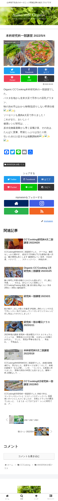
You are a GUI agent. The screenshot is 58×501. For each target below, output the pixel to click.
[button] (52, 338)
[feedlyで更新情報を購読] (16, 211)
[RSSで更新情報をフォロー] (41, 211)
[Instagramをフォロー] (41, 203)
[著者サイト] (16, 203)
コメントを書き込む (29, 456)
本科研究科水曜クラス (15, 164)
